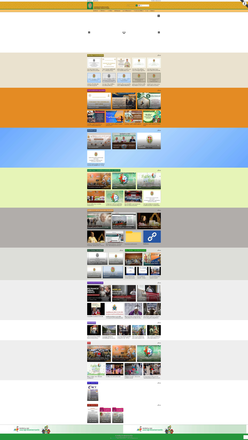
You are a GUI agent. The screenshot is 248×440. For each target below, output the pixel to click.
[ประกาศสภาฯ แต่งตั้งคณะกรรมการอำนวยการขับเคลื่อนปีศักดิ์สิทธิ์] (149, 141)
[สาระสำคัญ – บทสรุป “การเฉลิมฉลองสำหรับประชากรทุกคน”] (124, 101)
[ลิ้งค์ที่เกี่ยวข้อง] (152, 236)
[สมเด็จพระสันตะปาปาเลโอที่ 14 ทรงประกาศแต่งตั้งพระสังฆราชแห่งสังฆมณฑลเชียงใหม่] (124, 63)
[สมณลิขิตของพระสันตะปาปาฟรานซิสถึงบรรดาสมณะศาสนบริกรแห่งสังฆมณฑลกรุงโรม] (114, 309)
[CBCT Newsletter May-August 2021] (92, 393)
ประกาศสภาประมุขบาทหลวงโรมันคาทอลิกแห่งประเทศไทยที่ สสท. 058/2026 (102, 24)
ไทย (141, 5)
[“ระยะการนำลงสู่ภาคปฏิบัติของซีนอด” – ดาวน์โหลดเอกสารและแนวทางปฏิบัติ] (109, 63)
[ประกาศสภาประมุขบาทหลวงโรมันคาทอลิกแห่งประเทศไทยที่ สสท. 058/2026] (94, 63)
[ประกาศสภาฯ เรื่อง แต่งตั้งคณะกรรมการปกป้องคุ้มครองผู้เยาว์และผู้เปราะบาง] (139, 63)
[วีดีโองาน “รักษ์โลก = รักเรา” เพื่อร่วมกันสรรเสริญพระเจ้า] (149, 181)
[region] (124, 32)
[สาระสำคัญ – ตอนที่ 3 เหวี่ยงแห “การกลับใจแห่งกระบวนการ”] (114, 117)
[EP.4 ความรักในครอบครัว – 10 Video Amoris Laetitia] (130, 271)
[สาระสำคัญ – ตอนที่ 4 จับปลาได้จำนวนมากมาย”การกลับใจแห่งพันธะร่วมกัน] (96, 117)
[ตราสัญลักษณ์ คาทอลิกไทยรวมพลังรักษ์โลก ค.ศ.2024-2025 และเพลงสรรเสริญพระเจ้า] (114, 197)
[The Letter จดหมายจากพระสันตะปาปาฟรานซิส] (99, 221)
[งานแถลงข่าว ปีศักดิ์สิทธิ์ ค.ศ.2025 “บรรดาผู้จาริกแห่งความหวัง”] (124, 141)
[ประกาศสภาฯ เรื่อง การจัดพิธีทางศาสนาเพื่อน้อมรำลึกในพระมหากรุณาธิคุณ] (109, 78)
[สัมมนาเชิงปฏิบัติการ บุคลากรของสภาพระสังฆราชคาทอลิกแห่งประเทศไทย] (133, 197)
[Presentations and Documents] (133, 236)
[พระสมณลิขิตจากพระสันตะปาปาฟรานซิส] (96, 309)
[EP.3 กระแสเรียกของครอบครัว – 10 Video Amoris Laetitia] (142, 271)
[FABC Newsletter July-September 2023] (92, 415)
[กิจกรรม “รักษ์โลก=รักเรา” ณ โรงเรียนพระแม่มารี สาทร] (96, 197)
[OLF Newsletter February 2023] (105, 415)
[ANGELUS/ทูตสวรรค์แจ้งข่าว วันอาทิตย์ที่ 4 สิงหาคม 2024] (124, 293)
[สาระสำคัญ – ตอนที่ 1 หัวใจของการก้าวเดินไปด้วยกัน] (152, 117)
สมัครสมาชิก (96, 0)
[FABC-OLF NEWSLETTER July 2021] (117, 415)
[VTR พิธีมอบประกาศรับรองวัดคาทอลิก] (114, 369)
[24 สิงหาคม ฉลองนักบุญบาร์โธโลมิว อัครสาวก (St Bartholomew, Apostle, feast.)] (94, 330)
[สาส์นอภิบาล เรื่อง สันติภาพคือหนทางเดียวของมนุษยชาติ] (94, 78)
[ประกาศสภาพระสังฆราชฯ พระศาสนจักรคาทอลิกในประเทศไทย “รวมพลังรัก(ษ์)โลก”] (152, 197)
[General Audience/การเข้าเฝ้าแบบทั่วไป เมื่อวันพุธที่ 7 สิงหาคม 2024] (99, 293)
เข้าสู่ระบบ (90, 0)
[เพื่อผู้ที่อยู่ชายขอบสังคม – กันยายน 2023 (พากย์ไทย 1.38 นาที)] (133, 369)
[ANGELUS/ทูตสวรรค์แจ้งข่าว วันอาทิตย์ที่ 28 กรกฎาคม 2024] (149, 293)
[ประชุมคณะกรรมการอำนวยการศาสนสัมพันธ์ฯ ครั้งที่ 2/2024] (133, 259)
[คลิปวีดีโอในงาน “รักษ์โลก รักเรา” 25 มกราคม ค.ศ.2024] (124, 181)
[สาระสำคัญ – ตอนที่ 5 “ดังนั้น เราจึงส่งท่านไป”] (149, 101)
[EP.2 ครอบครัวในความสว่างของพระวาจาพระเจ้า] (155, 271)
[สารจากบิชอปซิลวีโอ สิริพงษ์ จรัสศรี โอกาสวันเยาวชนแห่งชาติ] (152, 259)
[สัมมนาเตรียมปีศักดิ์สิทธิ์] (99, 141)
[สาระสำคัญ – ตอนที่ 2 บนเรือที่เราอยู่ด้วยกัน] (133, 117)
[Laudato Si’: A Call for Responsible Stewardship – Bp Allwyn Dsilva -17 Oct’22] (96, 236)
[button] (89, 32)
